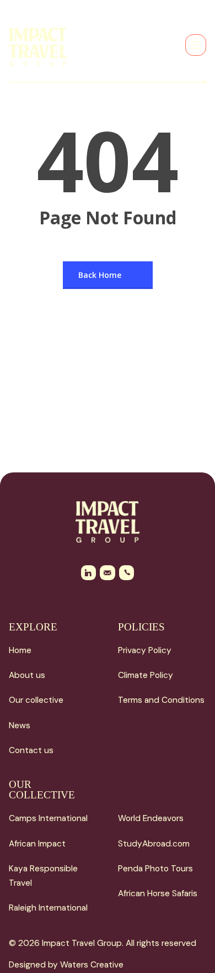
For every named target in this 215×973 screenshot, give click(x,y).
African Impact (37, 843)
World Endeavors (151, 818)
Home (20, 650)
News (19, 725)
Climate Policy (145, 675)
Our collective (36, 700)
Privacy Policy (144, 650)
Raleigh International (48, 907)
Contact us (31, 750)
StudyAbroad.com (154, 843)
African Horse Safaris (157, 893)
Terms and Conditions (161, 700)
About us (27, 675)
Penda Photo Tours (155, 868)
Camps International (48, 818)
